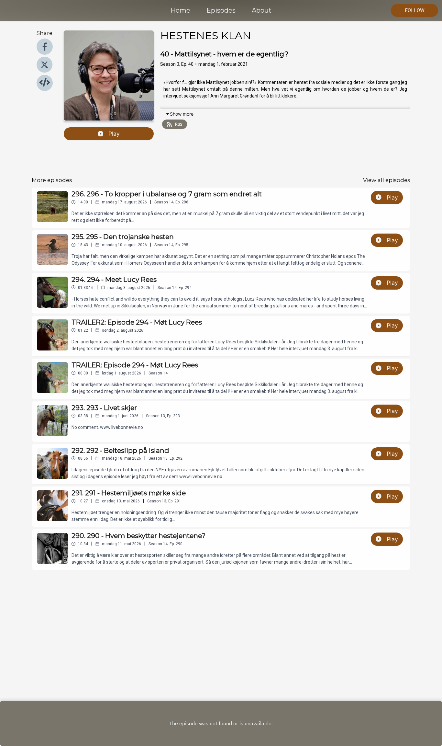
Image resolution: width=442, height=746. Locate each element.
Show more (181, 114)
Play (114, 133)
